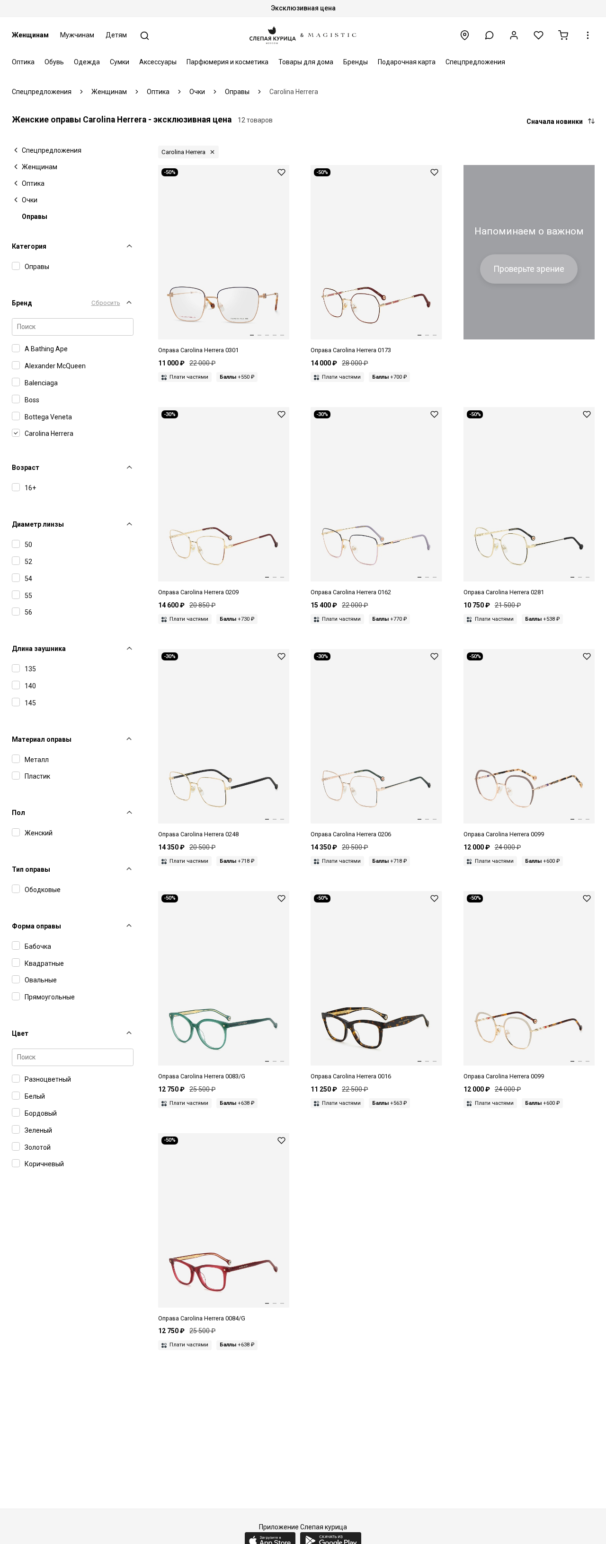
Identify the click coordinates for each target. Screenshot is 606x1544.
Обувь (54, 62)
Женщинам (30, 35)
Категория (29, 246)
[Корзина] (563, 35)
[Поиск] (144, 35)
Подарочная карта (407, 62)
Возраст (25, 467)
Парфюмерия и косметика (227, 62)
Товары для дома (305, 62)
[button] (489, 35)
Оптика (23, 62)
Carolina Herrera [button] (183, 152)
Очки (29, 200)
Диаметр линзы (38, 524)
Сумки (119, 62)
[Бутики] (464, 35)
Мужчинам (77, 35)
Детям (116, 35)
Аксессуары (158, 62)
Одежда (87, 62)
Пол (18, 812)
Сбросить (105, 302)
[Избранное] (538, 35)
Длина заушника (39, 648)
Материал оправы (41, 739)
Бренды (355, 62)
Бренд (22, 303)
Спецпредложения (475, 62)
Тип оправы (31, 869)
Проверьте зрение (528, 269)
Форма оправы (36, 926)
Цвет (20, 1033)
